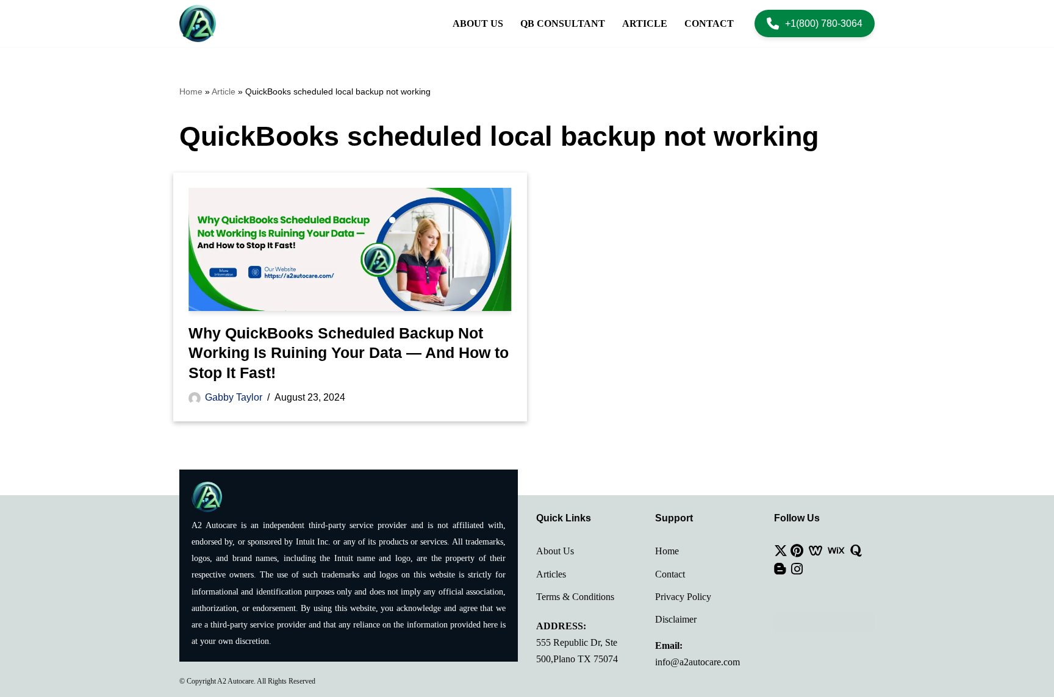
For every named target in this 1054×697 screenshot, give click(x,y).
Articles (551, 574)
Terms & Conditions (575, 597)
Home (191, 91)
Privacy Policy (683, 597)
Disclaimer (676, 619)
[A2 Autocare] (197, 23)
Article (644, 23)
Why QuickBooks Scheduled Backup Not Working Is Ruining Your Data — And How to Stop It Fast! (348, 352)
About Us (555, 551)
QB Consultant (562, 23)
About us (478, 23)
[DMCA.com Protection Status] (824, 629)
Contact (709, 23)
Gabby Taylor (233, 397)
